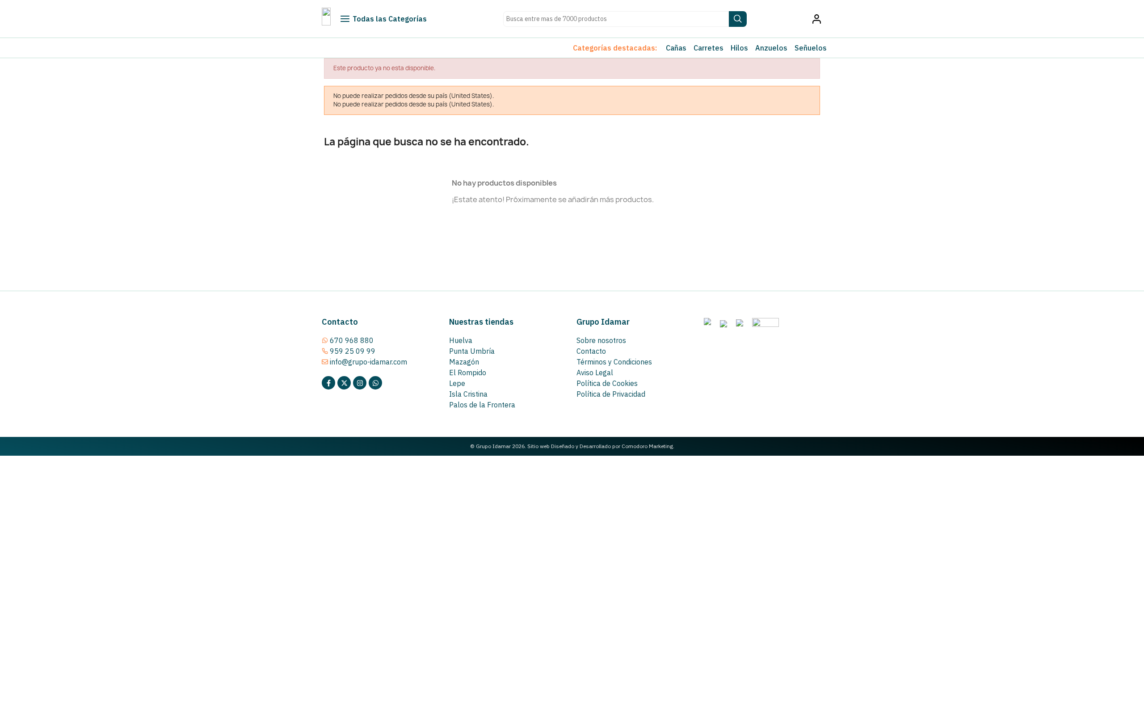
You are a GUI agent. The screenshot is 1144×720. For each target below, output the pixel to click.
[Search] (738, 19)
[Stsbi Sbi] (328, 383)
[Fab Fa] (375, 383)
